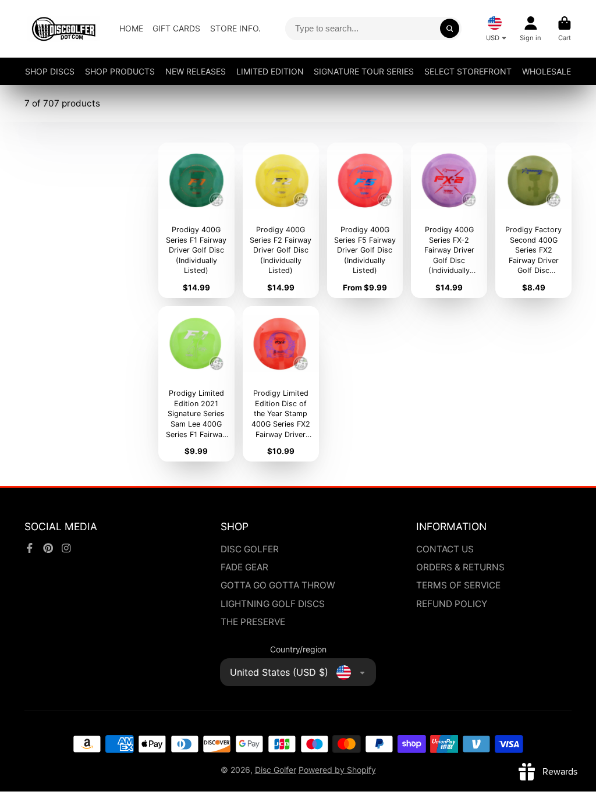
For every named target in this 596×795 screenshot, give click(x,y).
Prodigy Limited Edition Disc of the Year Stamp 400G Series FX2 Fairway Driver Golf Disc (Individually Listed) (281, 384)
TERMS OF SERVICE (458, 585)
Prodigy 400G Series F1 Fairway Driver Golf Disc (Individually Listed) (196, 220)
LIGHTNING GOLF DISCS (273, 603)
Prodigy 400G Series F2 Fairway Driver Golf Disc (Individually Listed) (281, 220)
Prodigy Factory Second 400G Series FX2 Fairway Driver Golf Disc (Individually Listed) (533, 220)
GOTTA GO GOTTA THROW (278, 585)
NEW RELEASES (195, 71)
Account (530, 28)
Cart (565, 28)
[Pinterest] (48, 548)
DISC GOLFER (250, 549)
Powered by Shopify (337, 770)
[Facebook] (29, 548)
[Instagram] (66, 548)
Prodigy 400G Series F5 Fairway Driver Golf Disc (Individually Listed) (365, 220)
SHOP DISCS (49, 71)
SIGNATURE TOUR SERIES (364, 71)
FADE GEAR (244, 567)
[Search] (450, 28)
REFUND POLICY (451, 603)
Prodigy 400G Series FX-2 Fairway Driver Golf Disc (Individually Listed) (449, 220)
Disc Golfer (275, 770)
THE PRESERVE (253, 621)
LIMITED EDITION (270, 71)
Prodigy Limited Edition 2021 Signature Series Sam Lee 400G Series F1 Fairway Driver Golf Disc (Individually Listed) (196, 384)
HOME (131, 28)
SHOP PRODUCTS (120, 71)
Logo (63, 29)
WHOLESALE (546, 71)
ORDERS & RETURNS (460, 567)
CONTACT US (445, 549)
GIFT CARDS (176, 28)
